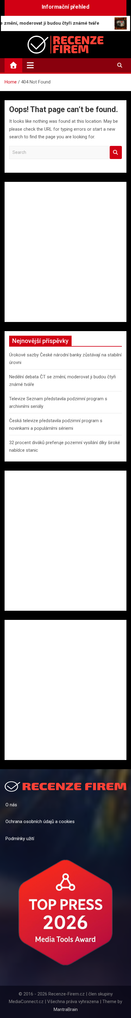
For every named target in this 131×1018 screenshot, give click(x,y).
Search (116, 152)
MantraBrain (66, 1009)
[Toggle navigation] (30, 65)
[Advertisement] (65, 251)
